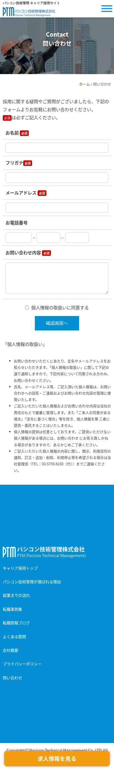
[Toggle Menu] (106, 8)
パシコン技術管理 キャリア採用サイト (29, 12)
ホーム (84, 84)
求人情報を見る (57, 758)
